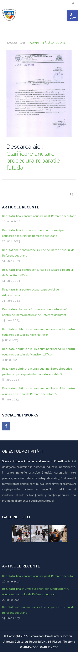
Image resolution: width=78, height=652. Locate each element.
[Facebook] (6, 426)
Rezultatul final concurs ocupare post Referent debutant (39, 216)
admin (34, 42)
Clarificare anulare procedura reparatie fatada (33, 160)
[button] (72, 15)
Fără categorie (54, 42)
